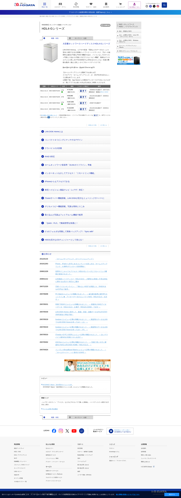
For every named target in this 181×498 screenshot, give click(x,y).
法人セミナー (49, 448)
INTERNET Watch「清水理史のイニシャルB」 (58, 385)
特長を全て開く (92, 125)
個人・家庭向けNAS (81, 16)
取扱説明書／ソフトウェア (85, 455)
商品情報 (17, 444)
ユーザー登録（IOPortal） (85, 475)
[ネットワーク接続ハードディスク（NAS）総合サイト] (128, 60)
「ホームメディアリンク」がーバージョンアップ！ (74, 259)
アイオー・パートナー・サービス (55, 461)
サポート (80, 444)
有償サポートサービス (52, 470)
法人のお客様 (50, 444)
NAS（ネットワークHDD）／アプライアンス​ (63, 16)
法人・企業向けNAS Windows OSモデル (128, 41)
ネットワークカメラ (19, 468)
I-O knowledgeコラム (153, 3)
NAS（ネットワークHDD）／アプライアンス (128, 25)
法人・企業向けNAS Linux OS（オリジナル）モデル (129, 35)
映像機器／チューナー (20, 461)
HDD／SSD (17, 451)
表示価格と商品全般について (49, 115)
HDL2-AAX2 (104, 92)
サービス (49, 466)
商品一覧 (48, 16)
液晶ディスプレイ (19, 448)
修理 (79, 471)
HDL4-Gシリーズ (92, 16)
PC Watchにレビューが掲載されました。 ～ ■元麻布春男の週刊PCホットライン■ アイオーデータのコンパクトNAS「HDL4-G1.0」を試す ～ (81, 296)
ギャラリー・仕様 (80, 38)
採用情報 (143, 451)
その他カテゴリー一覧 (20, 481)
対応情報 (80, 448)
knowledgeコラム (114, 451)
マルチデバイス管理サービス (54, 477)
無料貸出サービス (51, 455)
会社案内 (143, 448)
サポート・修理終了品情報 (85, 451)
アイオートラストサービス (53, 481)
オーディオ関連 (18, 478)
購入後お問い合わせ (83, 468)
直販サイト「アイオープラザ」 (118, 460)
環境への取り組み (146, 455)
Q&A (79, 458)
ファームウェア (82, 461)
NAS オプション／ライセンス (128, 51)
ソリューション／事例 (52, 458)
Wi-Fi (15, 458)
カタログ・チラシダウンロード (54, 451)
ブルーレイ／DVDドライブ (21, 464)
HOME (43, 16)
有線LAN (16, 475)
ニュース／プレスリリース (148, 458)
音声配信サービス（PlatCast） (54, 474)
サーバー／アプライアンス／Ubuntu (128, 46)
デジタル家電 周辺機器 (50, 409)
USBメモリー (18, 471)
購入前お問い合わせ (83, 464)
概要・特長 (55, 38)
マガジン (111, 448)
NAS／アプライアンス (20, 455)
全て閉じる (103, 125)
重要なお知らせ (145, 461)
